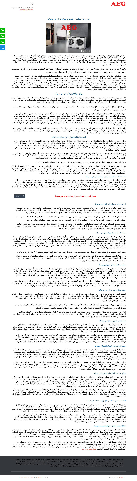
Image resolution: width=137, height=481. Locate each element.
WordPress (121, 477)
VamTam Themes (40, 477)
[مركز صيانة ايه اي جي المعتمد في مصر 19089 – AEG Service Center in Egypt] (118, 4)
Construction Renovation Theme (26, 477)
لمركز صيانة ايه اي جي (89, 449)
